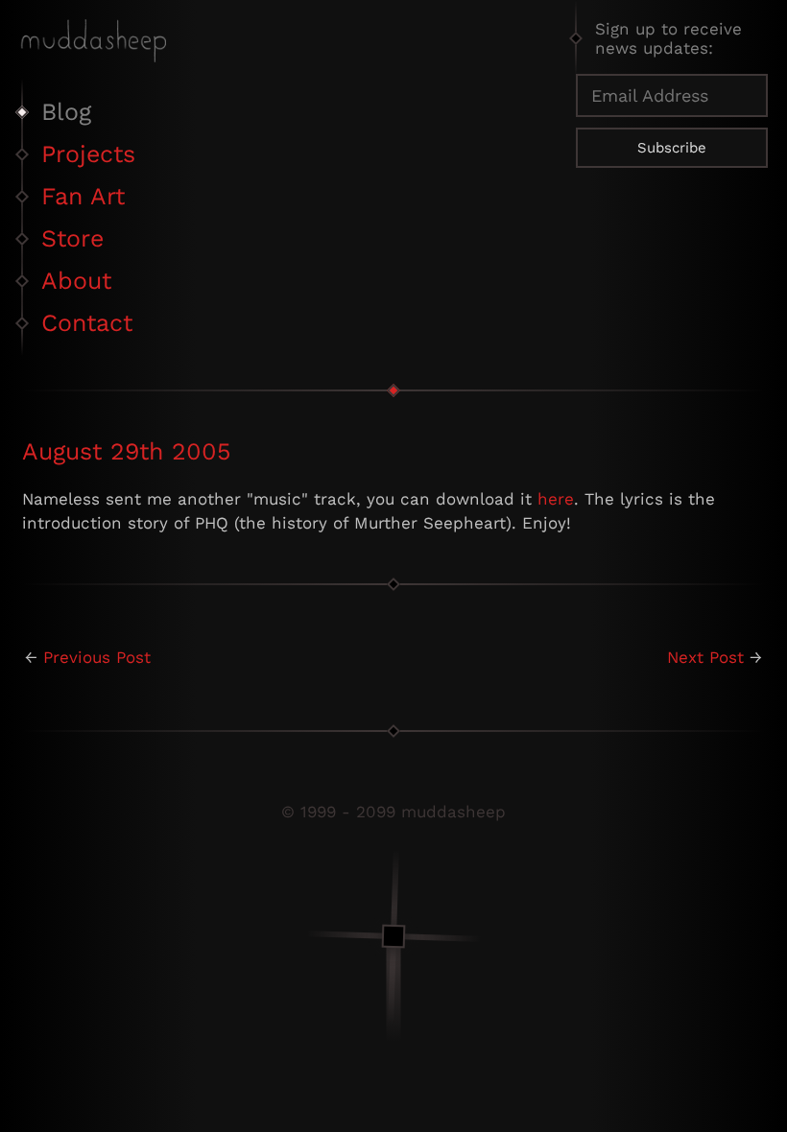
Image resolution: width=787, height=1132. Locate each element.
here (555, 498)
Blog (66, 112)
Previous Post (97, 657)
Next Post (705, 657)
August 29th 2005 (126, 451)
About (76, 281)
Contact (86, 323)
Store (72, 238)
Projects (88, 154)
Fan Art (83, 196)
